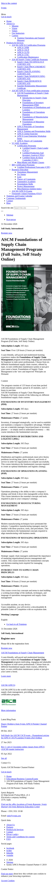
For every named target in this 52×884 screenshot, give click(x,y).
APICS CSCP (23, 50)
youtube (9, 855)
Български (11, 219)
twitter (9, 850)
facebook (10, 848)
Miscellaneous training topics (29, 189)
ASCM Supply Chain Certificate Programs (30, 59)
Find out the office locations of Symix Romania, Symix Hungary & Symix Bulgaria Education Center (24, 805)
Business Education (20, 169)
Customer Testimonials (16, 198)
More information (8, 710)
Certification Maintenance (28, 57)
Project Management (25, 186)
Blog (8, 203)
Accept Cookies (8, 880)
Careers (15, 35)
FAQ (8, 839)
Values (14, 31)
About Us (10, 23)
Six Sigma (21, 174)
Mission (15, 26)
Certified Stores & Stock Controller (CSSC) (32, 159)
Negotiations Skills (25, 184)
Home (9, 21)
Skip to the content (9, 3)
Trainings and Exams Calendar (19, 196)
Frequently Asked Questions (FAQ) (27, 193)
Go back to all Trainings (16, 624)
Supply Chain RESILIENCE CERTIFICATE (29, 82)
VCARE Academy (20, 143)
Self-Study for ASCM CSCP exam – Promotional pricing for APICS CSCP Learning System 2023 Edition (25, 736)
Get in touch (6, 17)
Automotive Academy (26, 181)
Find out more (7, 874)
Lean (19, 177)
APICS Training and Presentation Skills (33, 131)
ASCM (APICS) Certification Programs (28, 45)
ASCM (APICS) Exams (22, 191)
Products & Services (14, 43)
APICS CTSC (23, 55)
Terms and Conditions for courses (20, 837)
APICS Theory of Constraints (29, 141)
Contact (9, 201)
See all (4, 758)
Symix (4, 8)
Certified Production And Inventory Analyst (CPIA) (33, 154)
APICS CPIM (23, 47)
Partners (9, 827)
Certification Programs (26, 146)
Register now (6, 233)
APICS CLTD (23, 52)
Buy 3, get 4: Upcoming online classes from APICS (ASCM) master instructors (23, 748)
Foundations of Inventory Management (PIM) (33, 103)
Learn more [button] (6, 676)
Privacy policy (12, 834)
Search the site (7, 208)
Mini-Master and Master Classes (30, 162)
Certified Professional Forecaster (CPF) (33, 167)
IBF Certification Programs (23, 165)
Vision (14, 28)
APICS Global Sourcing (27, 134)
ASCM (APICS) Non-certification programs (30, 90)
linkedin (9, 853)
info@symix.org (14, 816)
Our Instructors (18, 33)
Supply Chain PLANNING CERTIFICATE (28, 72)
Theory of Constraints (26, 179)
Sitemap (9, 215)
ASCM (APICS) (8, 685)
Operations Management (27, 172)
